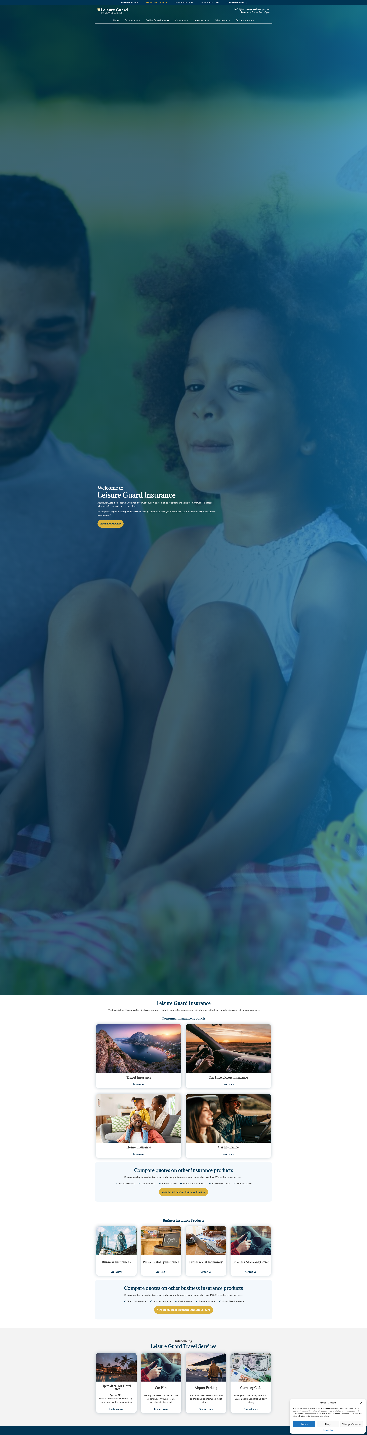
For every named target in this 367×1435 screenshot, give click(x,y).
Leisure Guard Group (129, 2)
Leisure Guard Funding (237, 2)
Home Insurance (201, 20)
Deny (328, 1424)
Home (116, 20)
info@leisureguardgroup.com (252, 9)
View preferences (351, 1424)
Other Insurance (222, 20)
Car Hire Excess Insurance (157, 20)
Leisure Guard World (184, 2)
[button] (361, 1402)
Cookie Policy (328, 1430)
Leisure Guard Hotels (210, 2)
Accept (304, 1424)
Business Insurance (245, 20)
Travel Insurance (132, 20)
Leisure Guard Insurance (156, 2)
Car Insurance (181, 20)
